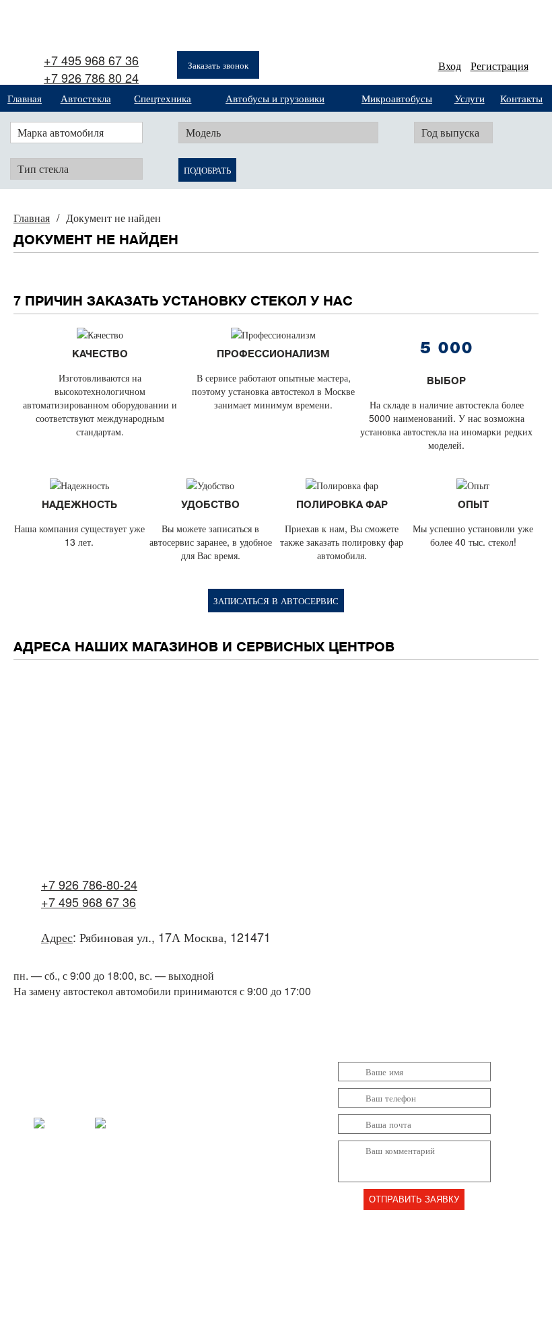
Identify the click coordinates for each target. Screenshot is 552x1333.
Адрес (57, 936)
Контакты (521, 98)
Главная (24, 98)
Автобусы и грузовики (275, 98)
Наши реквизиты (265, 1222)
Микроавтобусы (396, 98)
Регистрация (499, 65)
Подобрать (207, 170)
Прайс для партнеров (275, 1290)
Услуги (469, 98)
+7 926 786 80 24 (91, 77)
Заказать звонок (218, 65)
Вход (449, 65)
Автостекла (86, 98)
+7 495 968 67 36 (91, 60)
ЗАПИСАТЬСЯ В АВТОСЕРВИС (276, 600)
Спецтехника (162, 98)
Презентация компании (279, 1256)
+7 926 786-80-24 (89, 884)
